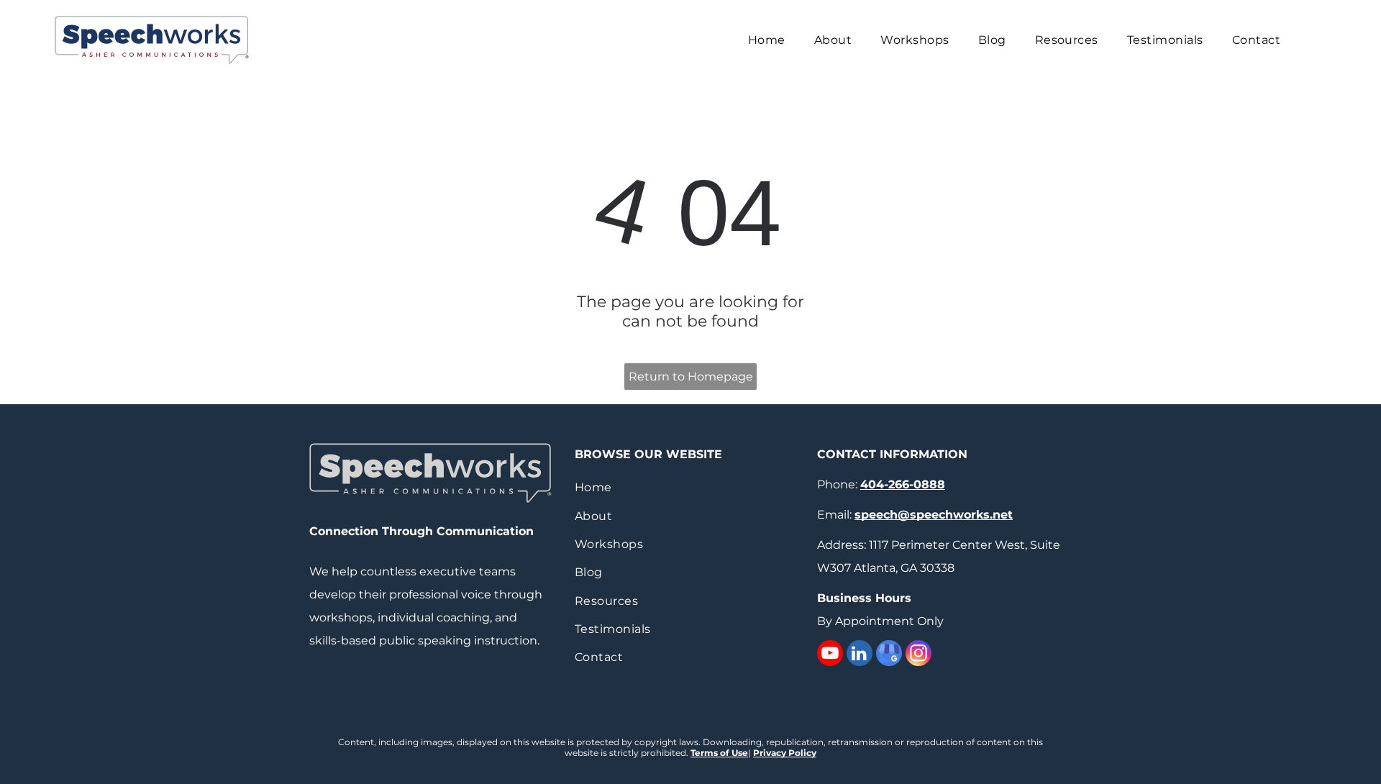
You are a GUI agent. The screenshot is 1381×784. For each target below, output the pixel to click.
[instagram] (918, 655)
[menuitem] (767, 39)
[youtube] (830, 655)
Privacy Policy (784, 752)
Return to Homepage (691, 376)
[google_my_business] (889, 655)
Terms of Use (719, 752)
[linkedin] (859, 655)
